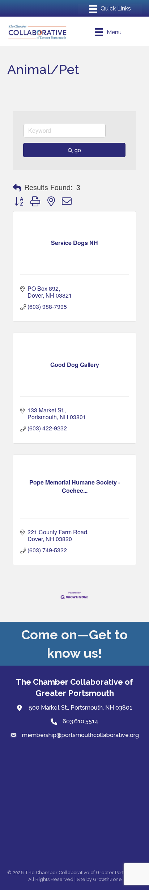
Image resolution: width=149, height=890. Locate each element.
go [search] (77, 150)
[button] (17, 187)
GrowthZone (107, 879)
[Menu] (110, 9)
